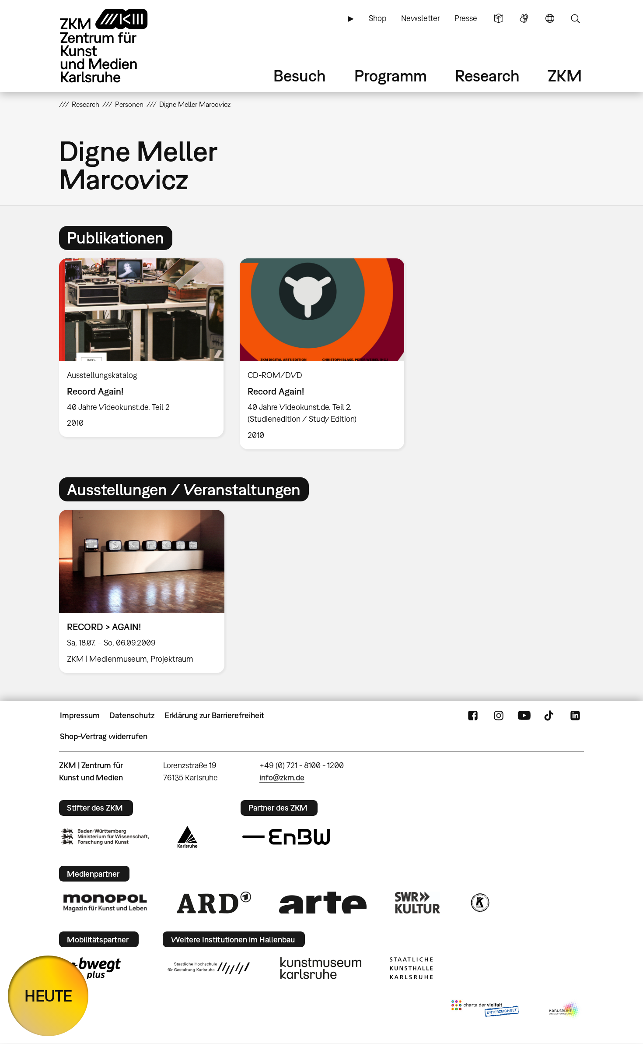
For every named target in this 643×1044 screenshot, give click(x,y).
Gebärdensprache (524, 18)
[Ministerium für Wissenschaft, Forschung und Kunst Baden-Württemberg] (105, 837)
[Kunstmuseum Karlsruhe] (320, 968)
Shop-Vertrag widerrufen (103, 736)
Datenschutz (131, 715)
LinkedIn (575, 715)
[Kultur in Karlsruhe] (479, 903)
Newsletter (420, 18)
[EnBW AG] (286, 837)
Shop (377, 18)
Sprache (550, 18)
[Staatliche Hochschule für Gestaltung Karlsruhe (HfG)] (208, 968)
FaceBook (473, 715)
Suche (575, 18)
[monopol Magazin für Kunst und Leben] (105, 902)
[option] (141, 347)
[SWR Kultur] (417, 903)
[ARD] (214, 903)
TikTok (550, 715)
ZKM (565, 75)
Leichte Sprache (498, 18)
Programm (390, 75)
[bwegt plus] (91, 968)
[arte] (323, 902)
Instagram (498, 715)
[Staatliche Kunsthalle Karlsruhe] (411, 968)
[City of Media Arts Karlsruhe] (564, 1010)
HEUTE (48, 995)
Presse (465, 18)
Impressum (80, 715)
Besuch (299, 75)
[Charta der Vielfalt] (485, 1010)
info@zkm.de (281, 777)
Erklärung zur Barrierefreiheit (214, 715)
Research (487, 75)
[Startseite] (116, 46)
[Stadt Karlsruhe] (187, 837)
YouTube (524, 715)
